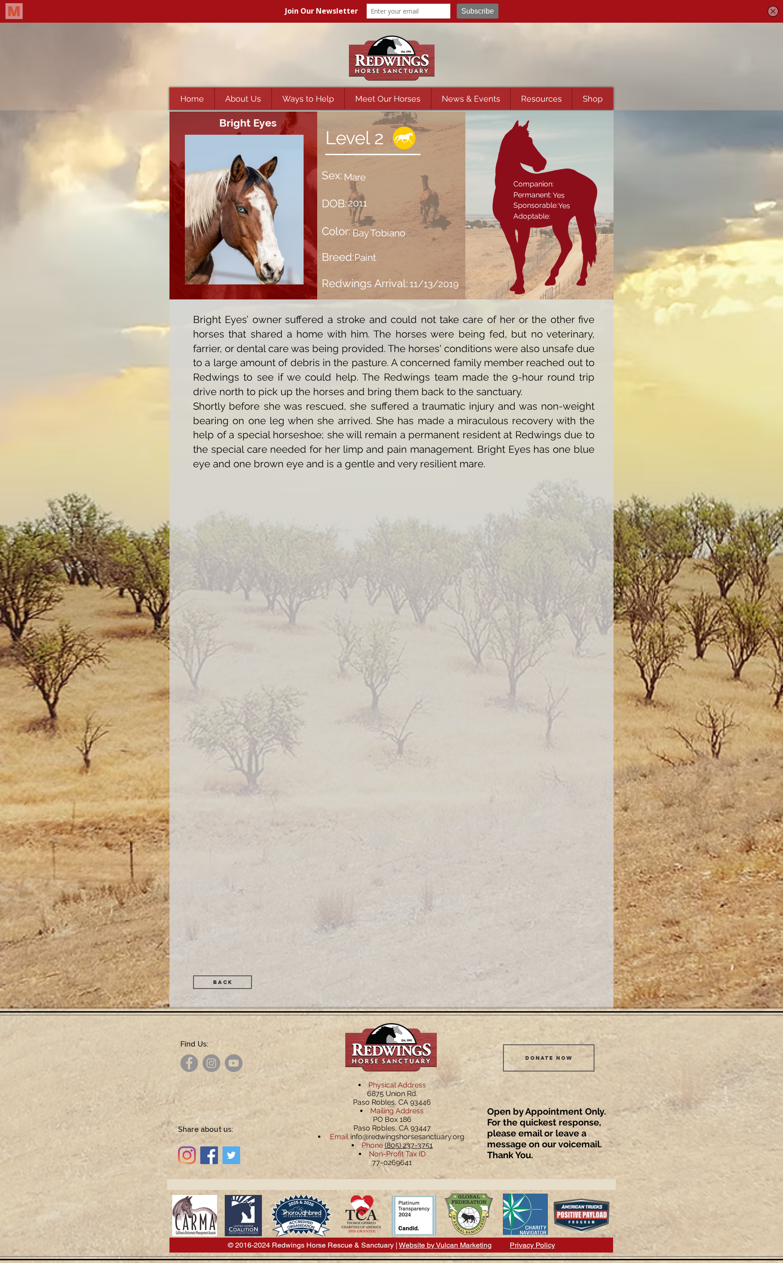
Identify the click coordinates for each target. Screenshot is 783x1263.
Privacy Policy (532, 1245)
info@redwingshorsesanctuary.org (407, 1136)
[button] (242, 98)
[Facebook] (189, 1063)
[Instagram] (211, 1063)
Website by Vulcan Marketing (445, 1245)
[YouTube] (233, 1063)
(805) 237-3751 (409, 1145)
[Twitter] (231, 1155)
